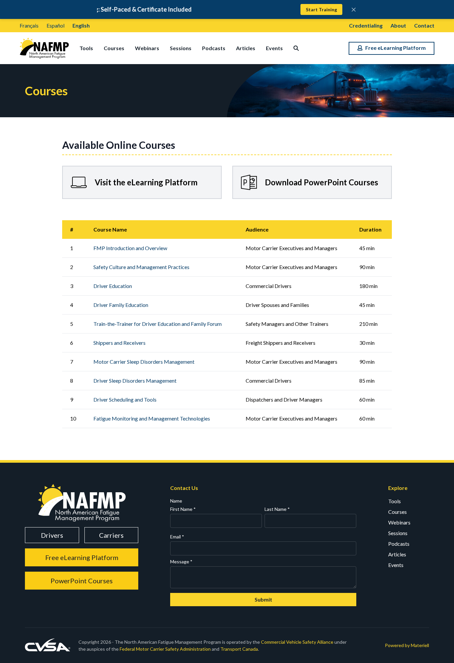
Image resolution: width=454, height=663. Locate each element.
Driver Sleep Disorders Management (134, 380)
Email (177, 536)
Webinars (147, 48)
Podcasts (213, 48)
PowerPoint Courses (82, 581)
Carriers (111, 535)
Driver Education (112, 286)
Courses (114, 48)
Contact (424, 25)
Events (274, 48)
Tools (86, 48)
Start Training (321, 9)
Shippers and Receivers (119, 342)
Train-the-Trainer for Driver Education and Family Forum (157, 324)
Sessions (180, 48)
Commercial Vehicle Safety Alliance (297, 642)
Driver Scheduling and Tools (125, 399)
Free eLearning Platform (81, 557)
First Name (183, 509)
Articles (245, 48)
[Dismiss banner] (353, 9)
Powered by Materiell (407, 645)
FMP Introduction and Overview (130, 248)
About (398, 25)
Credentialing (366, 25)
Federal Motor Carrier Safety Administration (165, 649)
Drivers (52, 535)
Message (181, 561)
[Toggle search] (296, 48)
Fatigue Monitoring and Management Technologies (151, 418)
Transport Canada (239, 649)
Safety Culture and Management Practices (141, 267)
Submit (263, 599)
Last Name (277, 509)
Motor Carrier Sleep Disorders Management (143, 361)
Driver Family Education (120, 305)
